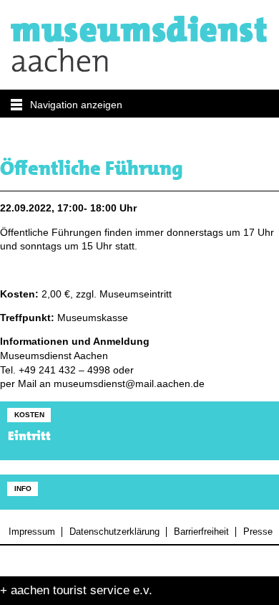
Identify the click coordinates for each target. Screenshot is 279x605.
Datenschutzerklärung (114, 532)
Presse (257, 532)
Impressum (32, 532)
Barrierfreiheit (201, 532)
